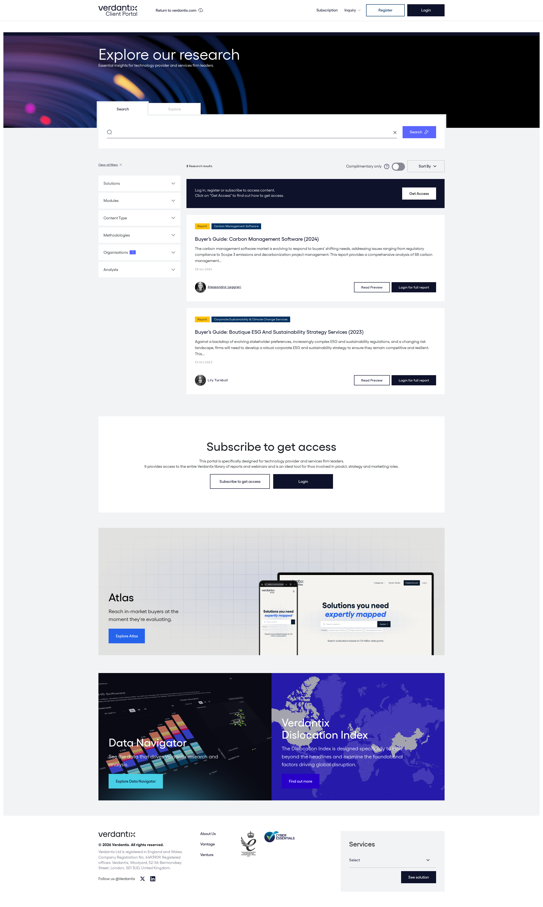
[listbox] (426, 166)
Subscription (327, 10)
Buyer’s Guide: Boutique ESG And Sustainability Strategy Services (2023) (279, 332)
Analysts (111, 269)
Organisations (118, 252)
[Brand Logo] (117, 10)
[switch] (398, 167)
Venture (206, 854)
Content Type (115, 218)
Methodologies (117, 235)
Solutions (112, 183)
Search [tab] (123, 109)
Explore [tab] (174, 109)
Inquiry (350, 10)
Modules (111, 200)
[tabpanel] (271, 132)
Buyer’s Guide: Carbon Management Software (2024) (257, 239)
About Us (208, 833)
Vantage (207, 844)
